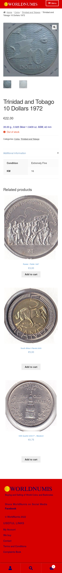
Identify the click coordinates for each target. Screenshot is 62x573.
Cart (47, 565)
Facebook (10, 508)
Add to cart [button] (31, 274)
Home (9, 12)
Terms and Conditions (14, 546)
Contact (7, 540)
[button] (54, 27)
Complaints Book (12, 551)
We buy (7, 535)
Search (31, 568)
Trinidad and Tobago (31, 12)
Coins (17, 12)
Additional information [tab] (14, 153)
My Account (9, 529)
